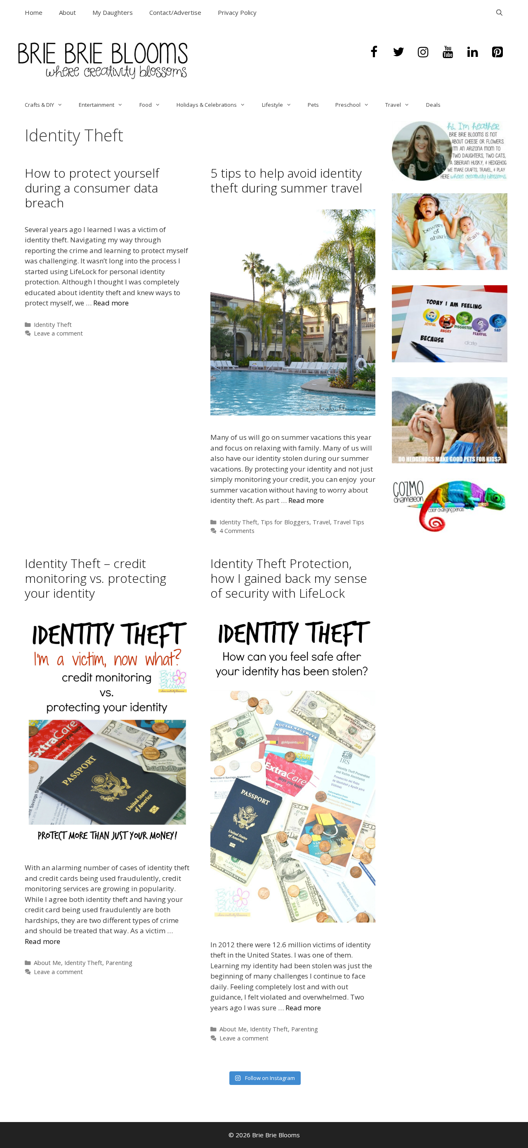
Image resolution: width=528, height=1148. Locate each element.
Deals (433, 104)
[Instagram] (423, 52)
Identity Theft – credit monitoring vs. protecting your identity (95, 578)
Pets (313, 104)
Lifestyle (272, 104)
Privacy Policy (237, 12)
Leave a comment (58, 333)
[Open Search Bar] (499, 12)
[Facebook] (373, 52)
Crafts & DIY (39, 104)
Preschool (348, 104)
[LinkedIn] (472, 52)
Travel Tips (348, 522)
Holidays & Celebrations (207, 104)
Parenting (119, 963)
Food (145, 104)
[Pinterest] (497, 52)
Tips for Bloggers (285, 522)
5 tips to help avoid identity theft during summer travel (286, 180)
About (67, 12)
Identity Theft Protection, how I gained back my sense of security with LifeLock (288, 578)
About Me (47, 963)
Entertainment (96, 104)
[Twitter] (398, 52)
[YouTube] (448, 52)
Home (33, 12)
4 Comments (237, 531)
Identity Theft (53, 325)
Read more (111, 303)
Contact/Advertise (175, 12)
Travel (393, 104)
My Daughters (112, 12)
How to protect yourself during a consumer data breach (92, 187)
